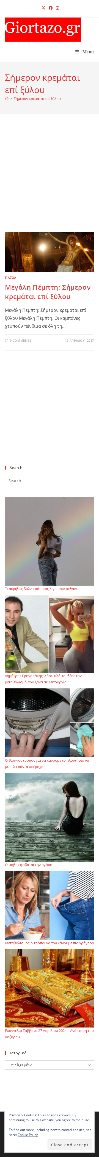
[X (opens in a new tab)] (43, 7)
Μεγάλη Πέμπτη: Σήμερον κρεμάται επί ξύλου (48, 292)
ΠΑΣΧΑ (10, 277)
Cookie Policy (28, 1134)
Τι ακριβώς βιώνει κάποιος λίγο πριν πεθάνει (42, 588)
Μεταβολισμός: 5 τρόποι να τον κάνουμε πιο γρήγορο (49, 942)
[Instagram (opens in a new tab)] (56, 7)
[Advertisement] (49, 180)
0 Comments (20, 340)
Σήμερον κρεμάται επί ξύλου (37, 98)
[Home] (7, 98)
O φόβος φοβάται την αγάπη (28, 864)
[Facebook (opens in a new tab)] (50, 7)
